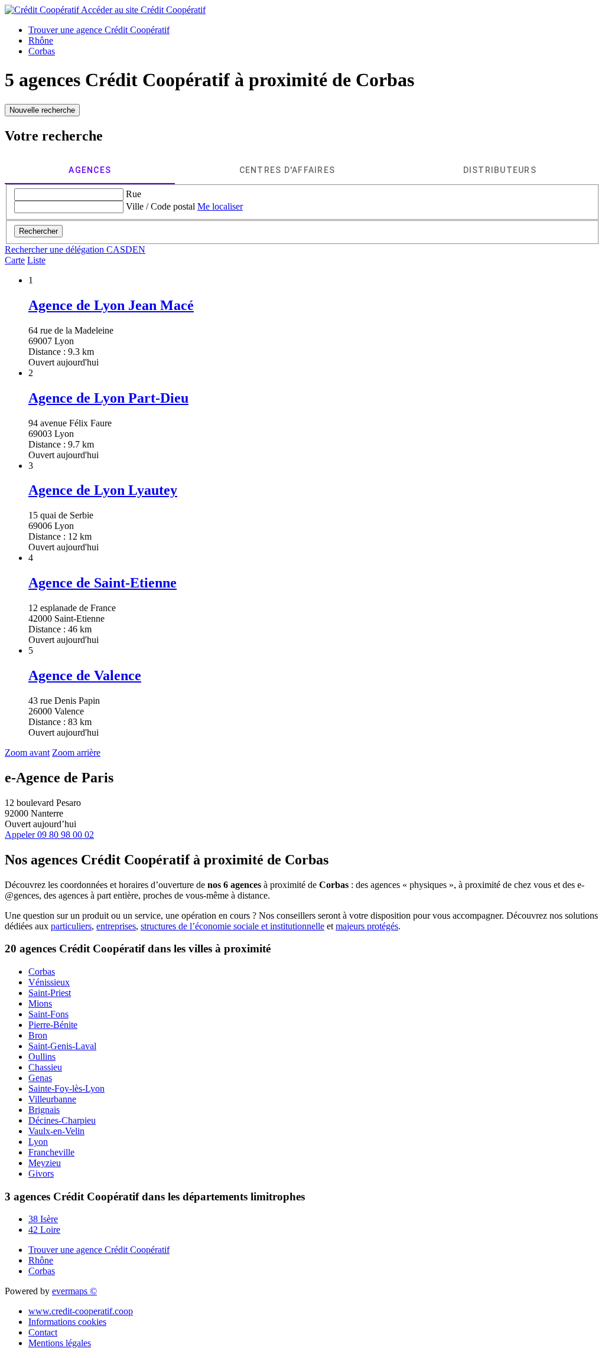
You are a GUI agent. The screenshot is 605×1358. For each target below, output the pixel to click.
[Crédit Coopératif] (43, 10)
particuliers (71, 926)
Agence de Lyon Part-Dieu (108, 398)
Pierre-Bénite (52, 1025)
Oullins (42, 1057)
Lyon (38, 1142)
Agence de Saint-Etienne (102, 582)
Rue (133, 194)
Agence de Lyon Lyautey (102, 490)
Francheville (51, 1152)
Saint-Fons (48, 1014)
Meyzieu (44, 1163)
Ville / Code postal (160, 206)
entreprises (116, 926)
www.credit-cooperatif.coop (80, 1311)
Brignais (44, 1110)
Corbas (41, 972)
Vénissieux (49, 982)
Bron (37, 1035)
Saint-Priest (49, 993)
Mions (40, 1003)
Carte (15, 260)
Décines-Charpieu (62, 1120)
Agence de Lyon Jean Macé (111, 305)
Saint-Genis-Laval (62, 1046)
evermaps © (74, 1291)
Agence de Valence (84, 675)
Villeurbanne (52, 1099)
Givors (41, 1173)
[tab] (90, 170)
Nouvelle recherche (42, 110)
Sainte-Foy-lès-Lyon (66, 1088)
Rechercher (38, 231)
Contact (42, 1332)
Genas (40, 1078)
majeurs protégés (367, 926)
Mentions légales (59, 1343)
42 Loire (44, 1230)
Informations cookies (67, 1322)
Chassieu (45, 1067)
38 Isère (43, 1219)
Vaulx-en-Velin (56, 1131)
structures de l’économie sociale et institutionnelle (232, 926)
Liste (36, 260)
